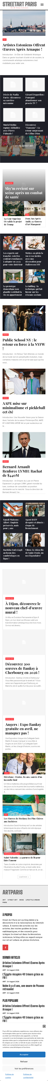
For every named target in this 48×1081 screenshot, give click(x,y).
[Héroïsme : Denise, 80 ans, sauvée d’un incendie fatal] (24, 763)
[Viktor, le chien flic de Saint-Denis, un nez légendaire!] (35, 540)
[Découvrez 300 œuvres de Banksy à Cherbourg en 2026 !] (24, 642)
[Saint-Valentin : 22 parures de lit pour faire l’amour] (24, 844)
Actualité (9, 183)
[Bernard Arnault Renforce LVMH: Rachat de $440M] (24, 445)
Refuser (24, 1061)
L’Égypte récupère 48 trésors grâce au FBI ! (23, 976)
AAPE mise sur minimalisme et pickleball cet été (24, 407)
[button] (44, 1026)
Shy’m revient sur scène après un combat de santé (23, 192)
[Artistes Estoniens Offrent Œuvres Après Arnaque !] (24, 23)
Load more (23, 877)
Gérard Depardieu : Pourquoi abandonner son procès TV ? (34, 98)
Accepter (24, 1054)
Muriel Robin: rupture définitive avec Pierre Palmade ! (11, 129)
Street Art (9, 598)
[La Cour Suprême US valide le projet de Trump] (13, 208)
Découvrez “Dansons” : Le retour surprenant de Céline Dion (34, 129)
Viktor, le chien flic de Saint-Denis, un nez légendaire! (34, 553)
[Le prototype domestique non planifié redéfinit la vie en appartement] (13, 276)
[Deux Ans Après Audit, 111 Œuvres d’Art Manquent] (35, 208)
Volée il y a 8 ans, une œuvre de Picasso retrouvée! (23, 987)
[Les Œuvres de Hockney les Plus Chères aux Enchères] (24, 805)
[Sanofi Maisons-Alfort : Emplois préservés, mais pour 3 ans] (13, 509)
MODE (5, 335)
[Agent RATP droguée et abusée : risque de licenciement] (35, 509)
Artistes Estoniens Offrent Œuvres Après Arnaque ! (24, 47)
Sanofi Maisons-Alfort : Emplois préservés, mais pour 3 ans (11, 524)
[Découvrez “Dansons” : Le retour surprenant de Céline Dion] (35, 115)
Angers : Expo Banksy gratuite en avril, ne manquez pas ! (23, 728)
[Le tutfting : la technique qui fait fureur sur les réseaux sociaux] (35, 276)
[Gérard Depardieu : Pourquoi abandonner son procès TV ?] (35, 84)
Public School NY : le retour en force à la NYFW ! (24, 344)
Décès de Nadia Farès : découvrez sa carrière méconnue (12, 98)
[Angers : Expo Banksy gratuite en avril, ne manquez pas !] (24, 702)
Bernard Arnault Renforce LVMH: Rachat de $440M (22, 471)
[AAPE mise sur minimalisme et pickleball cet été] (24, 381)
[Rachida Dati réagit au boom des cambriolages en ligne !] (13, 540)
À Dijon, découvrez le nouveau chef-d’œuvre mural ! (23, 607)
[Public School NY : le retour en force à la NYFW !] (24, 318)
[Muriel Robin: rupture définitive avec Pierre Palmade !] (13, 115)
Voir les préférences (24, 1068)
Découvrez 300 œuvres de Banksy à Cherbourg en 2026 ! (22, 668)
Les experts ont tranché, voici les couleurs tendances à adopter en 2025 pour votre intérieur (13, 259)
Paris (7, 773)
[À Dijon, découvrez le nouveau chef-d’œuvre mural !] (24, 582)
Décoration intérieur (12, 854)
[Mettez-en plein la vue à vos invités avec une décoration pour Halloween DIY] (35, 243)
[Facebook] (5, 947)
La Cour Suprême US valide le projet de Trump (13, 221)
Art (4, 39)
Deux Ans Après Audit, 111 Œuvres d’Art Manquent (33, 221)
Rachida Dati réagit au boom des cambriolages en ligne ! (12, 554)
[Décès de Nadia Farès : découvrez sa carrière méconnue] (13, 84)
